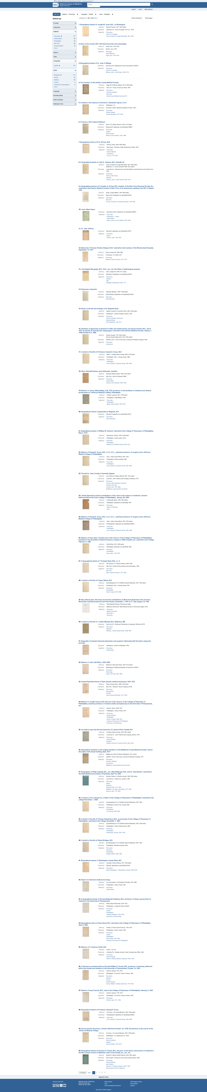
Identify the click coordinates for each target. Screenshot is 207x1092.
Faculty (108, 910)
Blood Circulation (111, 1040)
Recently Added (58, 95)
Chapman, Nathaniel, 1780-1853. (115, 914)
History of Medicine (112, 507)
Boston (108, 235)
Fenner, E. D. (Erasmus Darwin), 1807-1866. (118, 1066)
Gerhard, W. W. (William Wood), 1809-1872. (118, 444)
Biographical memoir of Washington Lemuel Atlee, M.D (101, 860)
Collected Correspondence (61, 84)
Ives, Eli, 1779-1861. (112, 155)
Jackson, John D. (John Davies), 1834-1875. (118, 179)
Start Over (56, 14)
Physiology (109, 672)
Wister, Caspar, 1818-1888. (113, 592)
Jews (108, 509)
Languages (57, 61)
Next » (96, 18)
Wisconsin (110, 615)
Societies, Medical (111, 92)
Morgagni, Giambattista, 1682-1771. (116, 282)
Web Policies (108, 1081)
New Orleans (109, 1064)
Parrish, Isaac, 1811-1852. (113, 1000)
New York (109, 94)
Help (140, 9)
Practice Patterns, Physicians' (114, 318)
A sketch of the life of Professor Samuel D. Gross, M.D (101, 352)
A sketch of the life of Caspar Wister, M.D (96, 580)
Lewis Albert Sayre (88, 209)
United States (110, 218)
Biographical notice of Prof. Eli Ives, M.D (95, 142)
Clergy (108, 783)
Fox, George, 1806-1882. (113, 811)
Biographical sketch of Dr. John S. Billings (95, 63)
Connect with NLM (58, 1081)
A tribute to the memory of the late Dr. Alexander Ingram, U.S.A (103, 103)
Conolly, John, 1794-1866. (113, 487)
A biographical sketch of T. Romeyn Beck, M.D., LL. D (100, 561)
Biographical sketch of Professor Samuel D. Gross (100, 1010)
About (134, 9)
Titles (55, 56)
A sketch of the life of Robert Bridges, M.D (97, 840)
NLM (97, 1089)
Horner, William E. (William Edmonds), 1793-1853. (120, 984)
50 (148, 18)
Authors (56, 52)
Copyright (56, 91)
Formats (56, 23)
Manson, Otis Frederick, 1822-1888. (116, 135)
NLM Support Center (136, 1081)
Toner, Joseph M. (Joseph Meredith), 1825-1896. (120, 36)
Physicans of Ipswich (89, 289)
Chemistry (109, 850)
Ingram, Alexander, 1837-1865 (114, 114)
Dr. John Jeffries (87, 229)
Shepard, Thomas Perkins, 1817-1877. (116, 259)
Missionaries (110, 691)
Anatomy (108, 279)
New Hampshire (110, 419)
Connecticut (110, 153)
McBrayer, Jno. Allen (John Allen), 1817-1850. (119, 789)
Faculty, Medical (111, 152)
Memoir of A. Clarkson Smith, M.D (93, 947)
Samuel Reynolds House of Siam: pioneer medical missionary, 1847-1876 (108, 682)
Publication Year (58, 104)
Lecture (56, 82)
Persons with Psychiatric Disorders (116, 483)
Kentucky (108, 177)
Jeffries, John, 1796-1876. (113, 237)
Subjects (56, 31)
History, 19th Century (112, 176)
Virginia (108, 131)
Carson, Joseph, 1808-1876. (115, 719)
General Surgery (110, 112)
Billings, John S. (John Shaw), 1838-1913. (117, 72)
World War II (110, 613)
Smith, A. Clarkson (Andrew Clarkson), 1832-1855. (120, 958)
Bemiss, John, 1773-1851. (113, 791)
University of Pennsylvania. (114, 723)
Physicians (109, 32)
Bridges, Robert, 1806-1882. (114, 854)
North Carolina (110, 133)
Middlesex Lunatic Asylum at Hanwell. (117, 489)
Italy (107, 281)
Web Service (149, 9)
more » (56, 48)
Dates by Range (58, 99)
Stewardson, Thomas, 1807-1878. (115, 832)
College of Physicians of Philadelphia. (117, 721)
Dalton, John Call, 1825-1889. (114, 674)
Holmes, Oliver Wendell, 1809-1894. (116, 383)
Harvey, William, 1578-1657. (114, 1044)
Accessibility (134, 1083)
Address (56, 80)
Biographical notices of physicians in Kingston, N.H (100, 412)
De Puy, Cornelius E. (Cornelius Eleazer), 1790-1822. (120, 201)
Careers (132, 1085)
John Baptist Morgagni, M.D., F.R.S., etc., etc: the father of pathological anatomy (110, 269)
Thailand (108, 693)
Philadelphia (110, 361)
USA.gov (108, 1089)
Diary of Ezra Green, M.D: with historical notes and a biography (103, 44)
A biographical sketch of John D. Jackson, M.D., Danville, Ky (102, 162)
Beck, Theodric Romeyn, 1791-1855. (116, 572)
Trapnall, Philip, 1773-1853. (113, 787)
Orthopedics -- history (113, 216)
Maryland (109, 629)
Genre (55, 70)
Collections (57, 27)
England (108, 1042)
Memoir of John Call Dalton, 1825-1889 (95, 662)
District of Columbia (111, 34)
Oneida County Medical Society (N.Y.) (116, 96)
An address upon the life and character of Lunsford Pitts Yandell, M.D (107, 730)
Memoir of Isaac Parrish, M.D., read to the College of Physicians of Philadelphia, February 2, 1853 (117, 990)
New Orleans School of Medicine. (115, 1068)
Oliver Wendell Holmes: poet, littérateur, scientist (99, 371)
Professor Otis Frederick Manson (92, 122)
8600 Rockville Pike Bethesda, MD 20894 (85, 1083)
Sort (136, 18)
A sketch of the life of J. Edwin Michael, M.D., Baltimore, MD (103, 622)
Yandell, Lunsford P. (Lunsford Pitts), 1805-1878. (120, 743)
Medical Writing (110, 320)
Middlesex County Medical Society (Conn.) (118, 765)
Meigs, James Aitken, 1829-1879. (116, 404)
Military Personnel (112, 611)
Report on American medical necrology (95, 880)
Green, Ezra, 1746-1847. (112, 55)
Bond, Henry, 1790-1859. (113, 938)
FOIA (105, 1083)
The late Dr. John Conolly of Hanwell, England (97, 473)
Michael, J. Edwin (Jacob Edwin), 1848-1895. (118, 631)
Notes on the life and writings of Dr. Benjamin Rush (100, 309)
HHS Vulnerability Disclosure (112, 1085)
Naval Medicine (110, 53)
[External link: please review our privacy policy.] (54, 1085)
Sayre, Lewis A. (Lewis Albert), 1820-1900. (119, 220)
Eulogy (56, 77)
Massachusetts (110, 299)
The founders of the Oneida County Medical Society (99, 82)
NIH (101, 1089)
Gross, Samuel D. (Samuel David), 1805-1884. (119, 363)
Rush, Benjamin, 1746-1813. (114, 322)
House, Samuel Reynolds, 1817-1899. (116, 695)
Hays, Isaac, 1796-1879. (113, 553)
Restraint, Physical (111, 485)
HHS (104, 1089)
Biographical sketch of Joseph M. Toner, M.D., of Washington (102, 25)
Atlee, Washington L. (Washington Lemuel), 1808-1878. (121, 870)
